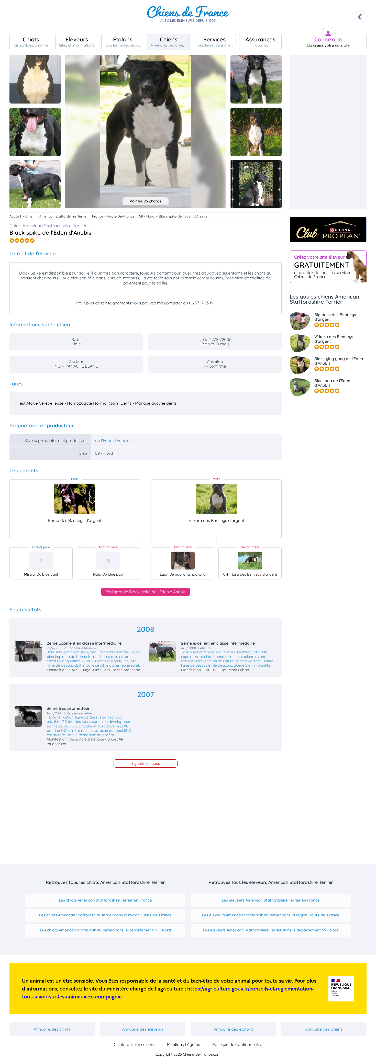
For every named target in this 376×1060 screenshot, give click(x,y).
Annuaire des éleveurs (142, 1029)
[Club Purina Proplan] (328, 229)
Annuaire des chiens (323, 1029)
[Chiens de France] (188, 17)
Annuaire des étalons (233, 1029)
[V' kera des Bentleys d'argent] (216, 499)
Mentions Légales (183, 1044)
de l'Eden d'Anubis (112, 440)
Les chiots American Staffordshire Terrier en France (105, 900)
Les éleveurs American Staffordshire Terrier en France (271, 900)
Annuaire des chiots (52, 1029)
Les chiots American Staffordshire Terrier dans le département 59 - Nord (105, 930)
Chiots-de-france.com (134, 1044)
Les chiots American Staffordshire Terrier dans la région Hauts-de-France (105, 915)
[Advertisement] (328, 132)
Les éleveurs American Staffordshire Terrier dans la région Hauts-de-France (270, 915)
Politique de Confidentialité (237, 1044)
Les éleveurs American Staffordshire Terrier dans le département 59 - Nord (271, 930)
